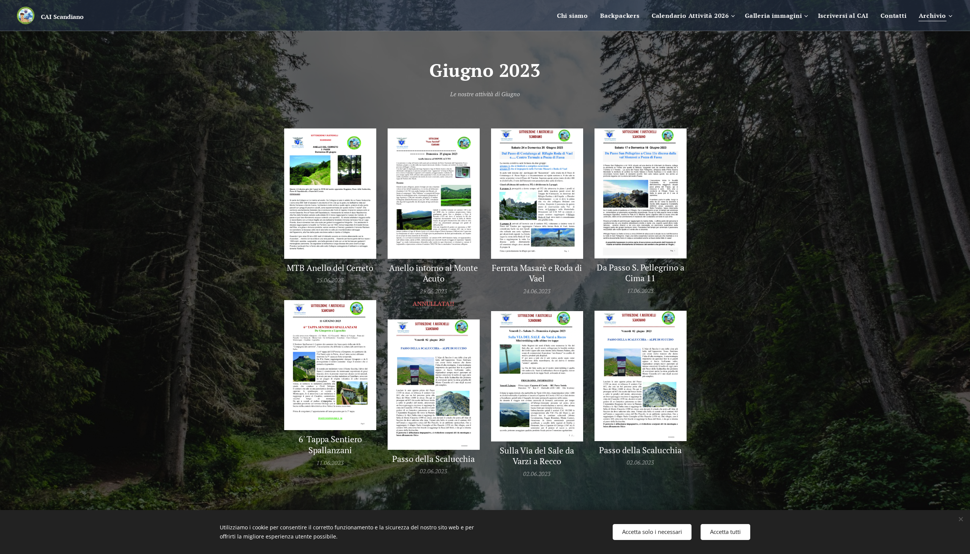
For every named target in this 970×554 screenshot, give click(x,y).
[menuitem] (574, 15)
